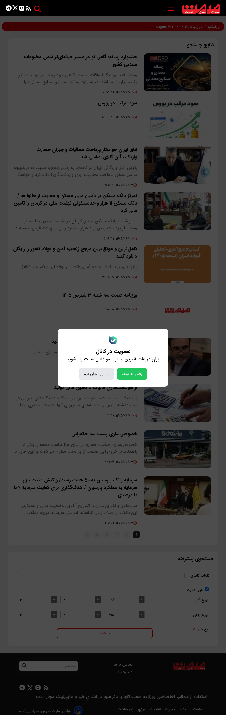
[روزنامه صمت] (201, 9)
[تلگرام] (8, 9)
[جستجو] (37, 9)
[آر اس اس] (28, 9)
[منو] (171, 9)
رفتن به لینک (132, 374)
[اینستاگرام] (21, 9)
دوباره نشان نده (96, 374)
